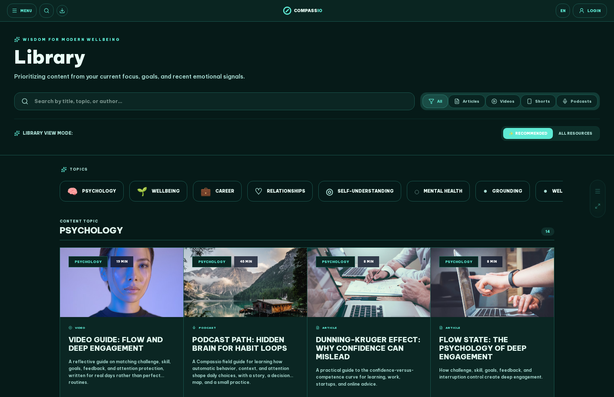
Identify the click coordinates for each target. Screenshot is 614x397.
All (439, 101)
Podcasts (581, 101)
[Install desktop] (62, 10)
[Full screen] (597, 206)
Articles (471, 101)
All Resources (575, 133)
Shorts (542, 101)
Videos (507, 101)
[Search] (46, 11)
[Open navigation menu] (597, 191)
